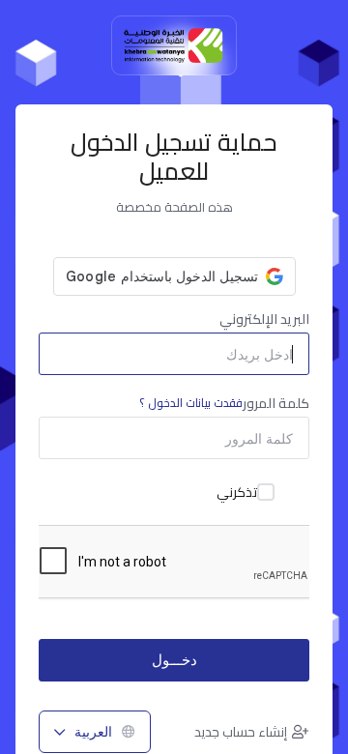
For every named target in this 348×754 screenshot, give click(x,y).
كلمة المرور (224, 403)
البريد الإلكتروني (264, 319)
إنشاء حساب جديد (240, 731)
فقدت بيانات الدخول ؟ (191, 403)
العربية (93, 731)
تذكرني (237, 492)
